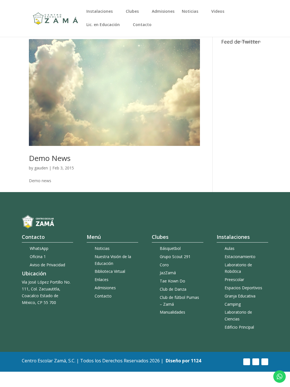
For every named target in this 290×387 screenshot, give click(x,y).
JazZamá (168, 272)
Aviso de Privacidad (47, 264)
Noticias (190, 11)
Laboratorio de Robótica (238, 268)
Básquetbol (170, 248)
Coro (164, 264)
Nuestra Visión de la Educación (113, 260)
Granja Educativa (240, 296)
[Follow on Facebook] (246, 361)
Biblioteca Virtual (110, 271)
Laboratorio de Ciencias (238, 315)
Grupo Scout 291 (175, 256)
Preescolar (234, 279)
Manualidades (172, 312)
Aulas (229, 248)
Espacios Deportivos (243, 287)
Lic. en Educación (103, 25)
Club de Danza (173, 289)
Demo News (50, 158)
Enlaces (101, 279)
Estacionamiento (240, 256)
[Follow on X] (264, 361)
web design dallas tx (249, 41)
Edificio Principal (239, 327)
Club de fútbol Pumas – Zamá (179, 301)
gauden (41, 168)
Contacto (142, 25)
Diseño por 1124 (183, 361)
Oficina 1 (38, 256)
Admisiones (163, 11)
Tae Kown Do (172, 281)
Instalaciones (99, 11)
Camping (233, 304)
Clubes (132, 11)
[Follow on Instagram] (255, 361)
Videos (217, 11)
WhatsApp (39, 248)
